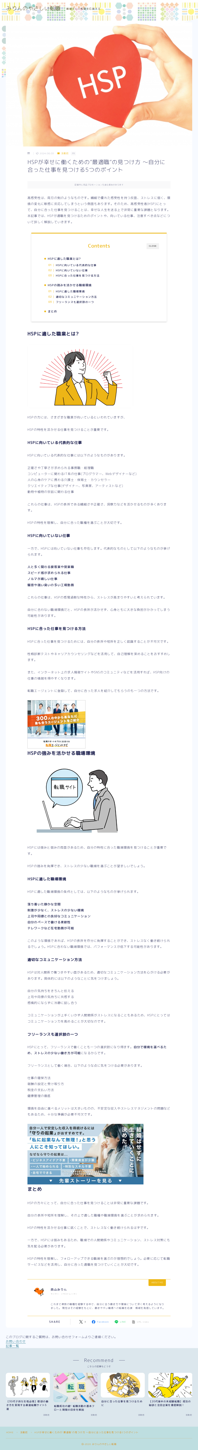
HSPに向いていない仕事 (72, 270)
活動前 (65, 153)
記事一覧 (12, 1346)
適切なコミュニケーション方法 (76, 297)
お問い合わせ (16, 1341)
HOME (10, 1432)
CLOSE (153, 246)
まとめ (52, 311)
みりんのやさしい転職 (33, 8)
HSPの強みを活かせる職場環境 (69, 285)
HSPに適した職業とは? (64, 259)
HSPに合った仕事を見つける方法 (77, 275)
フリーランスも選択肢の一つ (75, 302)
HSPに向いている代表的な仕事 (76, 265)
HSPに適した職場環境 (70, 291)
